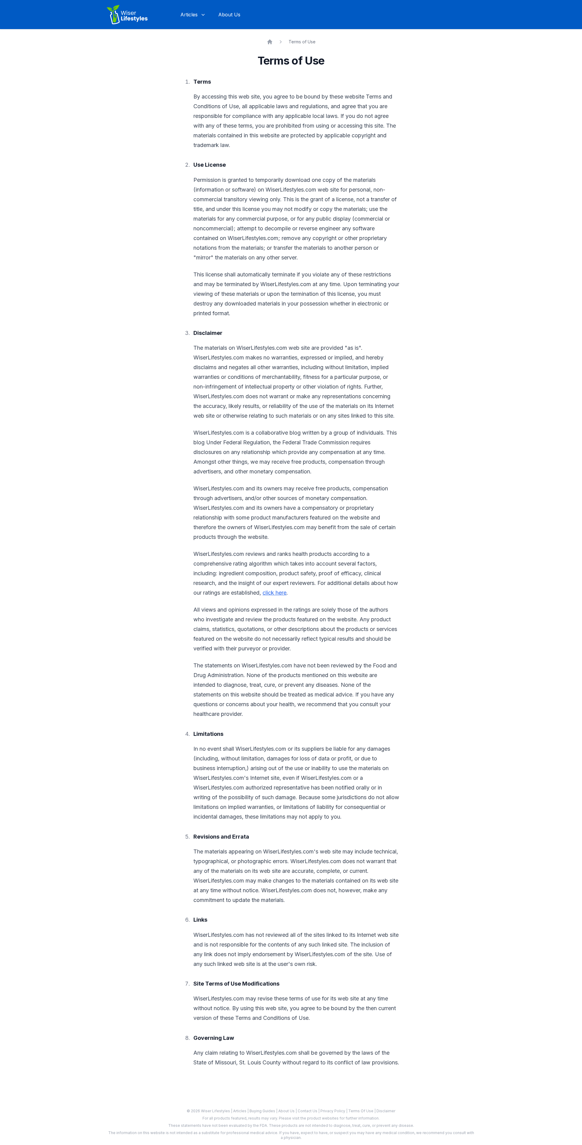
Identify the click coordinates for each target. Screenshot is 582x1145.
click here (274, 592)
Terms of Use (302, 41)
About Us (229, 15)
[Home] (270, 42)
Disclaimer (385, 1111)
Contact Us (308, 1111)
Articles (240, 1111)
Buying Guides (262, 1111)
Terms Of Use (361, 1111)
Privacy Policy (333, 1111)
